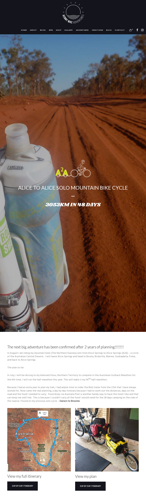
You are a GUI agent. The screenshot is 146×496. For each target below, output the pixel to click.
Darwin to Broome (70, 401)
